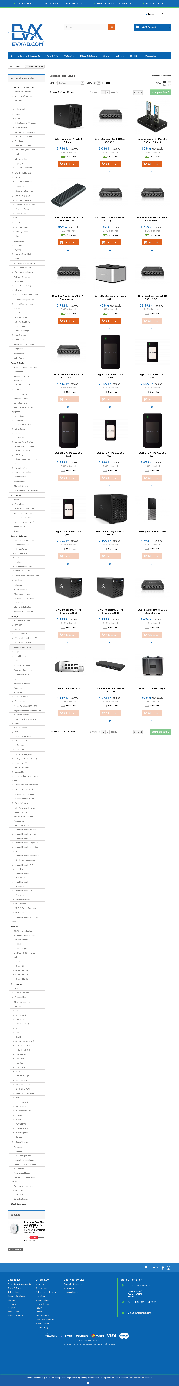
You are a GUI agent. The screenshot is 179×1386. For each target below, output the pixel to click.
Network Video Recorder (24, 598)
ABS (17, 1010)
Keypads (19, 557)
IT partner (40, 1296)
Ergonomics (19, 1151)
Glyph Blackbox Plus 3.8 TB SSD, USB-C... (68, 376)
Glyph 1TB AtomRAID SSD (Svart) (110, 454)
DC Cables (18, 433)
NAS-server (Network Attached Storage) (26, 721)
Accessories (19, 353)
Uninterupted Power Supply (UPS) (24, 1179)
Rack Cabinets (20, 334)
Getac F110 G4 (21, 970)
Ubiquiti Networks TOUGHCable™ (20, 875)
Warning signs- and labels (24, 611)
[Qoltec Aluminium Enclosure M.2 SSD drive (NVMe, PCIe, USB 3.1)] (68, 195)
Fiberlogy (18, 1006)
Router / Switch (20, 812)
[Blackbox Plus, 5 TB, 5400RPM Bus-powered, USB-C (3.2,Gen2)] (68, 273)
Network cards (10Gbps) (24, 794)
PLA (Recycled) (22, 1132)
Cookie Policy (42, 1327)
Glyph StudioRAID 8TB (68, 688)
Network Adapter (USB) (24, 798)
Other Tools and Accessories (26, 490)
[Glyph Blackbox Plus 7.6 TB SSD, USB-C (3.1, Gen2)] (152, 273)
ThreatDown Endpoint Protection (22, 306)
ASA (17, 1032)
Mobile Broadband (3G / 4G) (25, 706)
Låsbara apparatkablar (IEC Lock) (25, 461)
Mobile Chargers (20, 948)
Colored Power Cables (23, 441)
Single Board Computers (24, 132)
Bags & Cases (20, 1194)
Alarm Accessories (22, 593)
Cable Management (22, 384)
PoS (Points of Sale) (22, 321)
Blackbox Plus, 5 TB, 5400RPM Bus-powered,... (68, 297)
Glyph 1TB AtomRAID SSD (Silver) (152, 376)
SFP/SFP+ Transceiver (23, 816)
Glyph (16, 651)
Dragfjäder (19, 389)
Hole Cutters (19, 380)
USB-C (17, 222)
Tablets (17, 957)
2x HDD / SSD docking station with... (110, 297)
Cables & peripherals (22, 159)
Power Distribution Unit (24, 446)
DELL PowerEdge (21, 330)
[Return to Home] (10, 66)
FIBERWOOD (21, 1067)
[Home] (11, 55)
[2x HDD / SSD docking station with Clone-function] (110, 273)
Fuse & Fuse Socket (22, 472)
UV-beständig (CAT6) (23, 789)
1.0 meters (19, 749)
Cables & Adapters (21, 939)
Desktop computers (22, 145)
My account (69, 1288)
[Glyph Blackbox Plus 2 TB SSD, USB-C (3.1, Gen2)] (110, 195)
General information (73, 1284)
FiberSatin (19, 1058)
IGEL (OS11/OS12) (22, 285)
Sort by (53, 82)
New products (42, 1315)
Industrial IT (19, 692)
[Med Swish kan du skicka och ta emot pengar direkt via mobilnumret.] (66, 1335)
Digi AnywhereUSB (22, 696)
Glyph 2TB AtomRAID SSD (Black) (68, 454)
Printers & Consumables (24, 344)
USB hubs (19, 217)
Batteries (18, 1147)
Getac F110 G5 (21, 974)
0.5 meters (19, 745)
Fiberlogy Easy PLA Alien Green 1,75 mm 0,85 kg (34, 1224)
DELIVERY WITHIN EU (155, 3)
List (169, 85)
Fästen (18, 104)
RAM (16, 258)
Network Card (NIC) (23, 253)
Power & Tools (17, 363)
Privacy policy (42, 1323)
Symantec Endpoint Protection (27, 299)
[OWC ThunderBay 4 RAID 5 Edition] (110, 509)
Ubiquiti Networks (21, 825)
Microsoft (18, 290)
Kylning (17, 249)
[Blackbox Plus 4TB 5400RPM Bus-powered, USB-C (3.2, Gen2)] (152, 195)
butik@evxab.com (143, 1312)
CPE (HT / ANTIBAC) (24, 1041)
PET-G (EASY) (21, 1102)
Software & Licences (22, 277)
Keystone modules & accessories (27, 710)
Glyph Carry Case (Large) (152, 688)
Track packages (71, 1292)
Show (89, 82)
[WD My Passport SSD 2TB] (152, 509)
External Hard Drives (22, 647)
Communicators (21, 553)
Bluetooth (18, 245)
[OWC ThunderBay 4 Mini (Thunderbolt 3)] (68, 587)
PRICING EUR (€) (51, 3)
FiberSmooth (20, 1054)
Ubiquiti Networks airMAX (25, 834)
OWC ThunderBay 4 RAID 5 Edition (110, 533)
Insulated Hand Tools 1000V (26, 367)
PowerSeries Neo (21, 544)
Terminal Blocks (21, 398)
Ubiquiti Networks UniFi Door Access (25, 849)
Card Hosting (19, 701)
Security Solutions (19, 535)
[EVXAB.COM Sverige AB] (33, 32)
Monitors (18, 100)
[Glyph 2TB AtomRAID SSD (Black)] (68, 430)
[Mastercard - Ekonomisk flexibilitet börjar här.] (124, 1335)
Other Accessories (23, 570)
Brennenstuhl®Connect (24, 513)
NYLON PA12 (21, 1080)
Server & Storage (21, 326)
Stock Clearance (18, 1203)
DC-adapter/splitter (22, 424)
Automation (16, 495)
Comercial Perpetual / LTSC (27, 294)
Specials (15, 1214)
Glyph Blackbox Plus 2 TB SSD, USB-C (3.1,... (110, 219)
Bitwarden (18, 281)
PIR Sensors (19, 602)
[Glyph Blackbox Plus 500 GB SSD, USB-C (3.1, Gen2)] (152, 587)
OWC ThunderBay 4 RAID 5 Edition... (68, 140)
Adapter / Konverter (23, 167)
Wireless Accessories (24, 566)
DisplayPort (19, 163)
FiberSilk (19, 1062)
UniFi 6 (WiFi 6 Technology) (26, 908)
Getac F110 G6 (21, 978)
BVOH (18, 1036)
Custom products (21, 992)
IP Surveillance (20, 589)
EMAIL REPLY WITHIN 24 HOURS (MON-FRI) (117, 3)
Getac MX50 (20, 965)
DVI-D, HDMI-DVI (22, 172)
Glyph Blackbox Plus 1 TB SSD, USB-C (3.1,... (110, 140)
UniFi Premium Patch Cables (26, 784)
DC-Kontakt (19, 437)
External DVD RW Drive (25, 204)
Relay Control (19, 526)
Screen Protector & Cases (24, 935)
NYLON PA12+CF (22, 1089)
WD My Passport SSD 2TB (152, 531)
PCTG (17, 1097)
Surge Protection (21, 1198)
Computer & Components (22, 87)
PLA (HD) (19, 1119)
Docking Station (21, 231)
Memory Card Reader (22, 665)
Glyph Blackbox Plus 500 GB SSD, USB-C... (152, 611)
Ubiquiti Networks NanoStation (27, 855)
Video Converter (20, 358)
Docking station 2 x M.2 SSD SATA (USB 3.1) (152, 140)
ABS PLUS (19, 1028)
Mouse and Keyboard (22, 267)
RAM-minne (19, 339)
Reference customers (46, 1292)
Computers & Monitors (23, 91)
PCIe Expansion (20, 317)
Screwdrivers (19, 481)
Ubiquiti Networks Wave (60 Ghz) (25, 919)
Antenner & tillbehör (22, 683)
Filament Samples (22, 1141)
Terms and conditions (46, 1319)
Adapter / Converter (23, 181)
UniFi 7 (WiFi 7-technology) (26, 912)
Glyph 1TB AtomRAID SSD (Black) (110, 376)
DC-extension (20, 428)
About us (40, 1284)
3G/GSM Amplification (23, 931)
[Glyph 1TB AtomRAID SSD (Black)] (110, 352)
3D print (17, 988)
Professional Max (22, 899)
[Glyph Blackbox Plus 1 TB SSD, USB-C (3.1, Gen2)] (110, 116)
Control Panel (21, 548)
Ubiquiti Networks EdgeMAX (26, 842)
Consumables (20, 997)
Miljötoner (18, 348)
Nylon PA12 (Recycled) (25, 1093)
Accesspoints (19, 687)
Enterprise (19, 895)
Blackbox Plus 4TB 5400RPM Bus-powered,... (152, 219)
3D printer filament (22, 1002)
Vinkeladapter (20, 476)
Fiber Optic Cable (21, 767)
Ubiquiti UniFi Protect (22, 606)
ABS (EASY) (20, 1015)
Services (18, 580)
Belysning (18, 585)
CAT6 (17, 732)
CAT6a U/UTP (20, 740)
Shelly (16, 530)
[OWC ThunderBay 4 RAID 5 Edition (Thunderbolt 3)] (68, 116)
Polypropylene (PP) (23, 1110)
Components (19, 240)
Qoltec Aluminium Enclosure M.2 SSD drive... (68, 219)
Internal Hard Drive (22, 620)
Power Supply (19, 415)
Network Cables (20, 727)
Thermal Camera (21, 485)
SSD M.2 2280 (20, 633)
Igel (17, 154)
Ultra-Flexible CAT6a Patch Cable (25, 778)
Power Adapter (21, 127)
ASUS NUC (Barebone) (24, 96)
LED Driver (19, 454)
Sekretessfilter (21, 109)
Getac (17, 118)
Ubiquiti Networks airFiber (25, 829)
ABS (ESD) (20, 1019)
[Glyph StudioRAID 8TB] (68, 666)
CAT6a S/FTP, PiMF (22, 736)
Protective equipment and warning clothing (23, 1188)
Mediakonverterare (22, 714)
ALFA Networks (21, 802)
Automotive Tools (21, 376)
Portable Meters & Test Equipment (22, 409)
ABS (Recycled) (22, 1023)
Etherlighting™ (20, 763)
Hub (17, 235)
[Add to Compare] (68, 171)
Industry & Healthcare (23, 272)
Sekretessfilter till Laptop (26, 122)
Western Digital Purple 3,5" (25, 642)
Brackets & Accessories (24, 508)
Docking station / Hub (24, 190)
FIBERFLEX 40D (22, 1049)
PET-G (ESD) (21, 1106)
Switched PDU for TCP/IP (25, 522)
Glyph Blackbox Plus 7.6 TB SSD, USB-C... (152, 297)
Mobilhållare (19, 944)
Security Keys (21, 213)
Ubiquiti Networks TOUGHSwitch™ (20, 884)
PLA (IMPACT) (21, 1123)
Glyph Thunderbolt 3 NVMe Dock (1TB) (110, 690)
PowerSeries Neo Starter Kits (26, 575)
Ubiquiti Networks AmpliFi (25, 838)
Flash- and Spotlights (23, 1155)
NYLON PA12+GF (22, 1084)
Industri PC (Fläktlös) (23, 136)
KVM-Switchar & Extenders (25, 263)
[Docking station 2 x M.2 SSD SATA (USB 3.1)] (152, 116)
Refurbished (19, 141)
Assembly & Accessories (24, 669)
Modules (18, 562)
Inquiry (39, 1307)
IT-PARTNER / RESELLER (77, 3)
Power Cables (20, 420)
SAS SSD (18, 625)
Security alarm (42, 1300)
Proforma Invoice (26, 3)
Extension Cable (22, 209)
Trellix (17, 312)
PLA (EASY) (20, 1115)
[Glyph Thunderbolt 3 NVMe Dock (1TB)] (110, 666)
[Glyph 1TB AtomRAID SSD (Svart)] (110, 430)
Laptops (17, 114)
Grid (164, 85)
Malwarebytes (42, 1303)
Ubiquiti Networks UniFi (24, 890)
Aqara (16, 499)
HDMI (17, 177)
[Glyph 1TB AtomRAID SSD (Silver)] (152, 352)
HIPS (17, 1071)
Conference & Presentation (25, 1164)
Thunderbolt (19, 186)
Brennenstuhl (19, 371)
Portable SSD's (20, 656)
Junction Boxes (20, 394)
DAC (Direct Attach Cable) (25, 758)
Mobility (14, 926)
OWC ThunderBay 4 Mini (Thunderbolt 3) (68, 611)
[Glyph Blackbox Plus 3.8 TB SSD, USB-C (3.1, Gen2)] (68, 352)
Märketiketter (19, 1168)
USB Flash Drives (21, 674)
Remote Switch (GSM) (23, 517)
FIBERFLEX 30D (22, 1045)
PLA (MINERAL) (22, 1128)
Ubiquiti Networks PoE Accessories (22, 867)
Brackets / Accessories (25, 859)
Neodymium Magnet (22, 1173)
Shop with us (42, 1288)
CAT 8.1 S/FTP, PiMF (23, 754)
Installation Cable (22, 450)
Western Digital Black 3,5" (25, 638)
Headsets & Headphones (24, 1160)
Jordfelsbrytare (20, 402)
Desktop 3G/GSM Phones (24, 952)
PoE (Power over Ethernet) (25, 807)
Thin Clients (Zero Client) (25, 149)
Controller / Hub (21, 504)
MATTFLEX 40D (22, 1076)
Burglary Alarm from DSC (24, 540)
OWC (16, 660)
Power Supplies (20, 467)
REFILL (18, 1136)
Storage (14, 616)
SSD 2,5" (18, 629)
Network (15, 679)
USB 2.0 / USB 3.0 (22, 196)
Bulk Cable (19, 771)
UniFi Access (20, 903)
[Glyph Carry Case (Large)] (152, 666)
